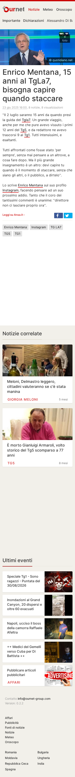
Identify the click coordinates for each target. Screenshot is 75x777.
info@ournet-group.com (34, 698)
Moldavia (11, 758)
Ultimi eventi (17, 560)
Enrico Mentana (30, 185)
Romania (11, 752)
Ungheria (44, 758)
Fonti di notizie (15, 727)
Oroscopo (64, 9)
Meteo (48, 9)
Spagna (10, 769)
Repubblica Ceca (16, 763)
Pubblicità (12, 722)
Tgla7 (26, 120)
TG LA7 (56, 227)
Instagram (10, 190)
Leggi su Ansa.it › (13, 214)
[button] (58, 215)
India (41, 763)
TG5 (7, 233)
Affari (14, 682)
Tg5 (23, 130)
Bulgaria (43, 752)
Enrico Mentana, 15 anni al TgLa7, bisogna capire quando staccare (36, 85)
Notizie (34, 9)
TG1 (17, 233)
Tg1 (27, 135)
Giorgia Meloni (23, 399)
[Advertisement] (37, 277)
